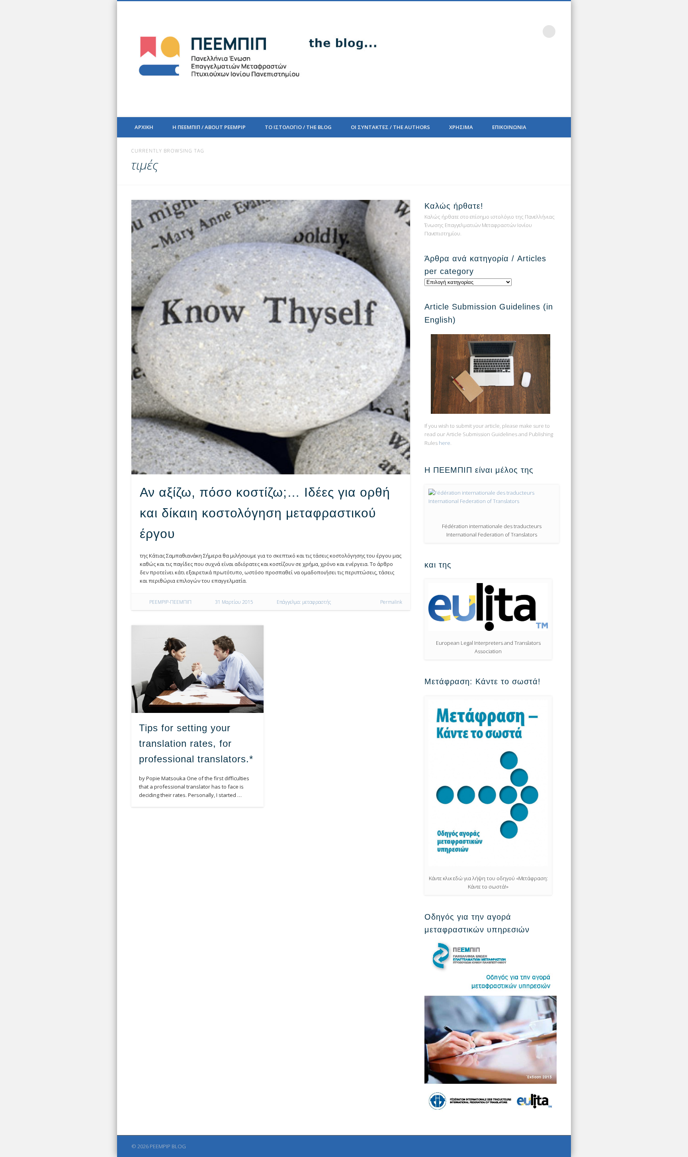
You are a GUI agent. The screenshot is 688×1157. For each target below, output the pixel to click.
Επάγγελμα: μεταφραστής (304, 602)
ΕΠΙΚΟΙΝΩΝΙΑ (509, 127)
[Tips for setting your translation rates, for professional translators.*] (197, 669)
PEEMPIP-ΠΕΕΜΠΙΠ (170, 602)
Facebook (483, 31)
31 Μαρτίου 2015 (234, 602)
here (444, 442)
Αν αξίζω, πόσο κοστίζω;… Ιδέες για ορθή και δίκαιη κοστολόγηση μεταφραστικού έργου (265, 513)
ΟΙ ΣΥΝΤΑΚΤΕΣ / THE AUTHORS (390, 127)
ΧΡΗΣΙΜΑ (461, 127)
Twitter (500, 31)
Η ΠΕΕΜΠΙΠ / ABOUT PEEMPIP (209, 127)
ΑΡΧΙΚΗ (144, 127)
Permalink (391, 602)
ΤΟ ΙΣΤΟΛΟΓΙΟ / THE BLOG (298, 127)
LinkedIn (532, 31)
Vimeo (516, 31)
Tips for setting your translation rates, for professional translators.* (196, 743)
